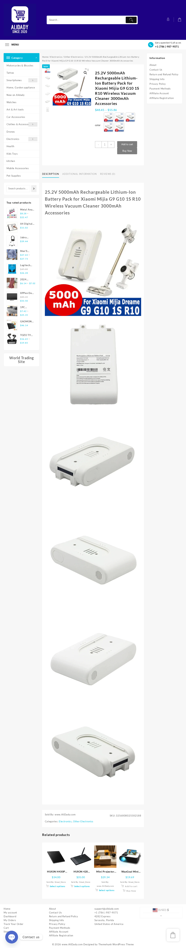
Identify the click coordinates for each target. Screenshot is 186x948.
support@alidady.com (106, 908)
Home (45, 56)
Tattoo (10, 72)
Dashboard (10, 916)
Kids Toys (12, 153)
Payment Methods (160, 88)
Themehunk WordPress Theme (116, 944)
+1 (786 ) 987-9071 (167, 46)
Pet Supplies (14, 175)
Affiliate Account (159, 93)
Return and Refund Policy (164, 74)
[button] (85, 72)
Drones (11, 131)
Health (10, 146)
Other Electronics (73, 56)
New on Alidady (16, 94)
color (98, 125)
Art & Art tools (15, 109)
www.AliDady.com (72, 944)
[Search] (33, 188)
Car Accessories (16, 116)
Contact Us (155, 69)
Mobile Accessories (18, 168)
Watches (12, 102)
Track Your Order (13, 924)
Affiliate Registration (161, 98)
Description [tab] (50, 173)
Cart (6, 927)
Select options (57, 886)
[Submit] (131, 20)
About (153, 64)
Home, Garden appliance (21, 87)
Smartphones (14, 80)
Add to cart (127, 144)
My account (10, 912)
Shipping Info (156, 79)
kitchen (11, 161)
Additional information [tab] (79, 173)
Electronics (13, 139)
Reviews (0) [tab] (107, 173)
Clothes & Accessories (19, 124)
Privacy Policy (157, 83)
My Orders (10, 920)
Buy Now (127, 151)
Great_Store (60, 882)
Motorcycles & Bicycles (20, 65)
